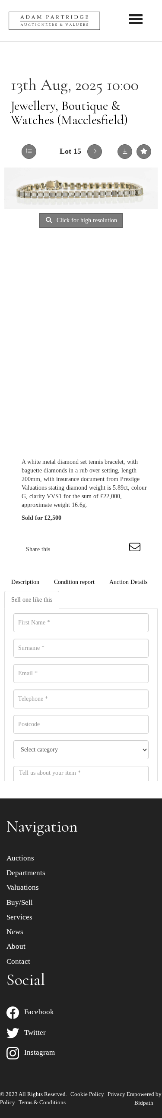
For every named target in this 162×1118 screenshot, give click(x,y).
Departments (25, 873)
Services (19, 917)
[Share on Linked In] (100, 549)
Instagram (37, 1052)
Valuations (22, 887)
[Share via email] (136, 549)
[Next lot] (94, 151)
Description (25, 582)
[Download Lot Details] (125, 151)
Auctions (20, 858)
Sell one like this (31, 599)
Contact (18, 961)
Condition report (74, 582)
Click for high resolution (86, 220)
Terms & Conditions (42, 1102)
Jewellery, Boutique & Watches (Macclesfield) (69, 113)
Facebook (36, 1012)
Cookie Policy (87, 1094)
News (14, 932)
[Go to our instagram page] (118, 549)
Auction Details (128, 582)
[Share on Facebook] (64, 549)
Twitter (32, 1032)
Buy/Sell (19, 902)
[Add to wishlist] (144, 151)
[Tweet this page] (82, 549)
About (15, 946)
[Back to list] (29, 151)
